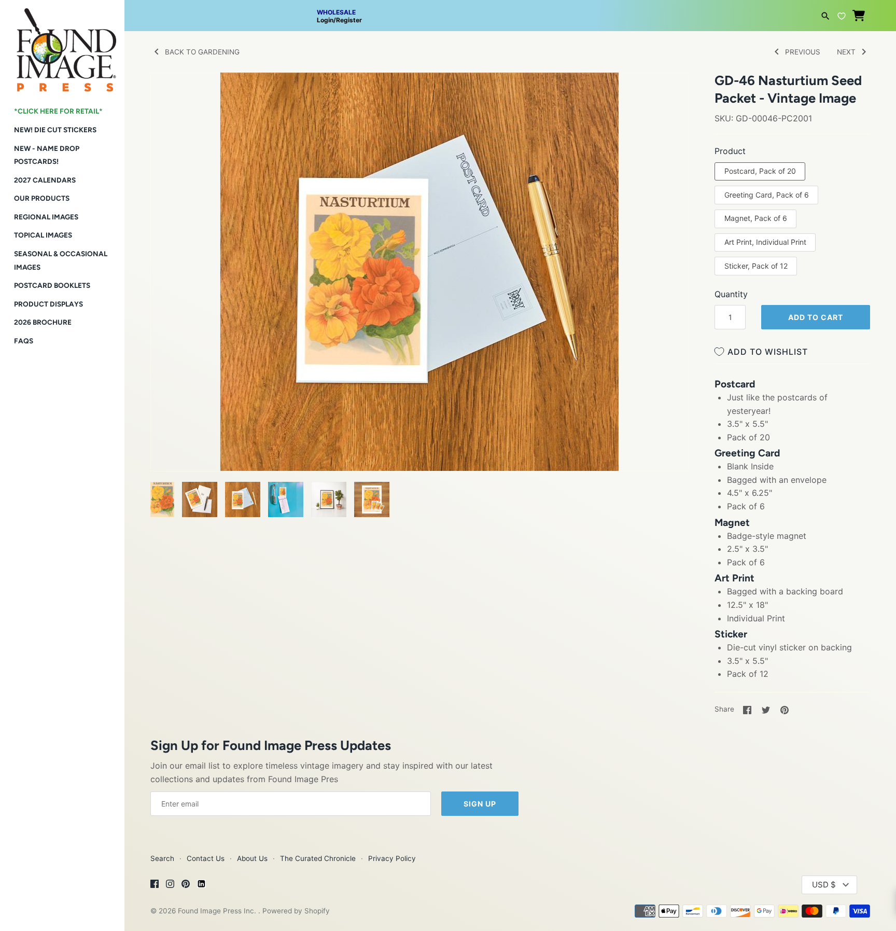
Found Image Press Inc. (218, 911)
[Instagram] (170, 885)
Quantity (731, 294)
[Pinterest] (185, 885)
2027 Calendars (45, 180)
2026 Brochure (43, 322)
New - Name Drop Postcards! (46, 155)
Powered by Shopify (296, 911)
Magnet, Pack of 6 (755, 218)
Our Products (41, 198)
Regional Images (46, 217)
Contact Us (206, 858)
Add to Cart (815, 317)
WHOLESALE (336, 12)
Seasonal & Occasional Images (60, 260)
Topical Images (43, 235)
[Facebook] (154, 885)
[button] (172, 93)
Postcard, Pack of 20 (760, 170)
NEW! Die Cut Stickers (55, 130)
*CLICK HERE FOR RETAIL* (58, 111)
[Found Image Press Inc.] (62, 46)
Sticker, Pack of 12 (756, 265)
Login (325, 20)
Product (730, 151)
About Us (252, 858)
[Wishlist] (841, 14)
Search (162, 858)
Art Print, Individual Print (765, 242)
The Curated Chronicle (318, 858)
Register (349, 20)
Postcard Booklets (52, 285)
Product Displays (48, 304)
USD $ (824, 885)
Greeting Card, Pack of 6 (766, 194)
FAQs (23, 341)
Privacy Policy (392, 858)
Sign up (480, 803)
